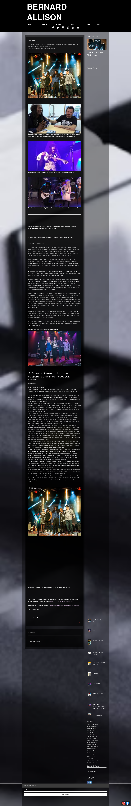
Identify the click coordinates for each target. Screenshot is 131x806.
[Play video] (54, 119)
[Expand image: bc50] (54, 75)
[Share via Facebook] (29, 617)
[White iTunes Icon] (68, 27)
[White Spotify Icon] (73, 27)
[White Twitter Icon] (58, 27)
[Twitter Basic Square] (90, 782)
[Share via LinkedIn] (37, 617)
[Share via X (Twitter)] (33, 617)
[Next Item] (103, 44)
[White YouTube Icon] (77, 27)
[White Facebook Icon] (53, 27)
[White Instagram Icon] (63, 27)
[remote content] (54, 564)
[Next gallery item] (79, 75)
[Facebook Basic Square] (88, 782)
